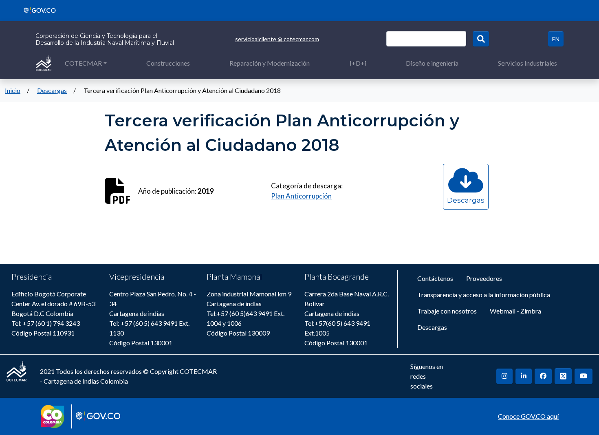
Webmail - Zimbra (515, 311)
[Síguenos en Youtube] (583, 376)
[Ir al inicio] (43, 62)
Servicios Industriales (527, 63)
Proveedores (484, 278)
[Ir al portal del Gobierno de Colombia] (37, 9)
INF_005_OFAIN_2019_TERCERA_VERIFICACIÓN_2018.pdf (466, 208)
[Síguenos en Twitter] (563, 376)
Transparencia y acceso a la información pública (483, 294)
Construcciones (168, 63)
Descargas (52, 90)
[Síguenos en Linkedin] (523, 376)
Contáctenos (435, 278)
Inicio (12, 90)
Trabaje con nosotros (447, 311)
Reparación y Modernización (269, 63)
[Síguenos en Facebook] (543, 376)
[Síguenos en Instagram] (504, 376)
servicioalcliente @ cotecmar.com (277, 38)
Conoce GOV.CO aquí (528, 416)
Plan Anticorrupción (301, 196)
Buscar (481, 38)
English (556, 38)
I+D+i (358, 63)
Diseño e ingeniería (432, 63)
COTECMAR (83, 63)
